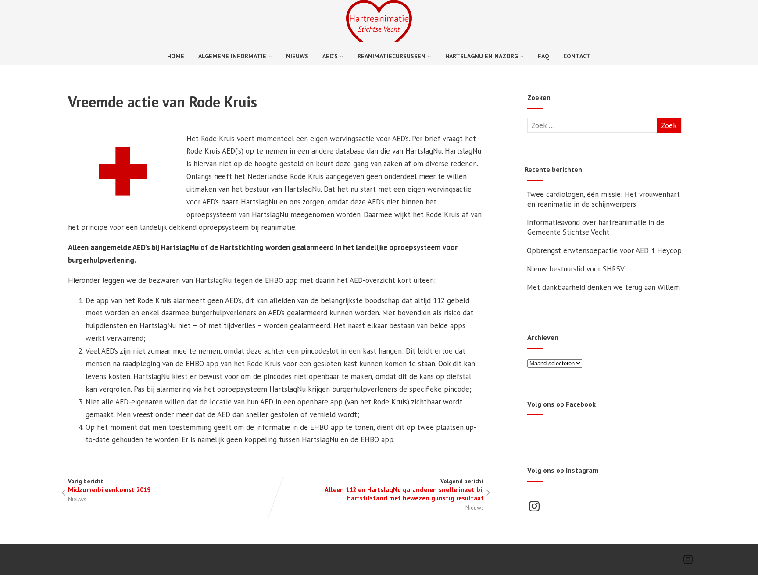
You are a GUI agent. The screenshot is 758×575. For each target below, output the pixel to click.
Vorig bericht (109, 485)
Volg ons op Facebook (561, 404)
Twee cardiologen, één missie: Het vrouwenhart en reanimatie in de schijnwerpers (603, 199)
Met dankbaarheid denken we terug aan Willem (603, 287)
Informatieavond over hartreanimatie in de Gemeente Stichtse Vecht (595, 227)
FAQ (543, 56)
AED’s (330, 56)
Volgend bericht (404, 489)
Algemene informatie (232, 56)
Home (175, 56)
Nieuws (297, 56)
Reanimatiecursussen (391, 56)
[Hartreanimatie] (379, 39)
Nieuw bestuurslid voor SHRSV (576, 269)
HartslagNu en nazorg (481, 56)
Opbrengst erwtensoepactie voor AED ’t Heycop (604, 250)
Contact (576, 56)
